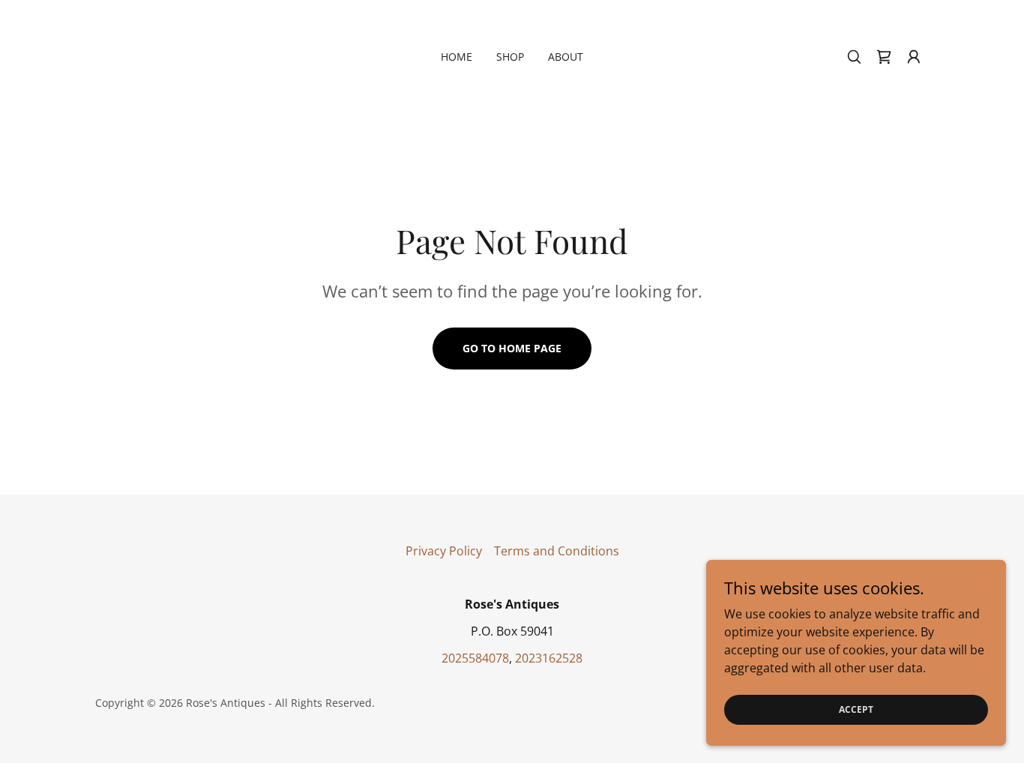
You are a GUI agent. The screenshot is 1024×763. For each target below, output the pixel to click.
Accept (856, 709)
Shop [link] (510, 56)
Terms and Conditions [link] (556, 551)
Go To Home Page (512, 348)
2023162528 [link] (548, 658)
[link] (884, 57)
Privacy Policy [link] (444, 551)
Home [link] (456, 56)
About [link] (565, 56)
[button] (914, 57)
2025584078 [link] (475, 658)
